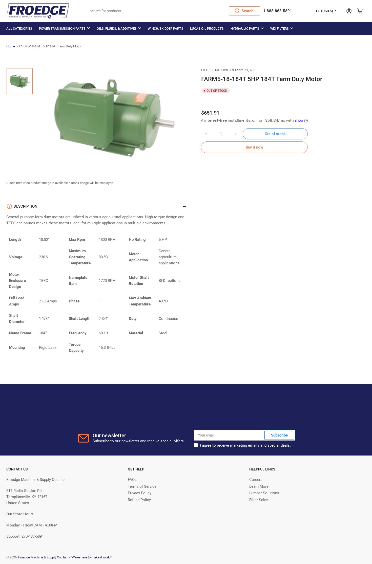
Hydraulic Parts (245, 28)
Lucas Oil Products (207, 28)
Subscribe (279, 435)
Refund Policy (139, 500)
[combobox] (173, 11)
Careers (255, 479)
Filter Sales (258, 500)
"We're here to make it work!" (91, 557)
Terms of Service (142, 486)
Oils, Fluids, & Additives (117, 28)
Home (10, 46)
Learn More (258, 486)
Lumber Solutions (264, 493)
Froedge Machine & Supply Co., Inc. (228, 70)
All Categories (19, 28)
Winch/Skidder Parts (165, 28)
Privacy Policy (139, 493)
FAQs (132, 479)
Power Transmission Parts (62, 28)
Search (247, 11)
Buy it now (254, 147)
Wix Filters (279, 28)
